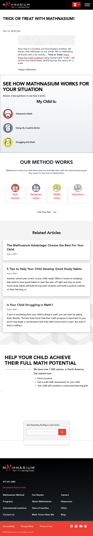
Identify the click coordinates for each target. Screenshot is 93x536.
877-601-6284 (9, 482)
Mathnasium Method (13, 495)
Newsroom (66, 502)
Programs (8, 502)
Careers (65, 495)
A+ (18, 31)
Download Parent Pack (14, 488)
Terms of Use (46, 526)
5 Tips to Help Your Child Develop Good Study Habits (44, 269)
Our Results (38, 495)
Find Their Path (44, 212)
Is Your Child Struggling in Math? (30, 305)
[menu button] (76, 4)
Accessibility (9, 526)
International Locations (15, 508)
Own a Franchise (40, 508)
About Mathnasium (42, 502)
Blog (63, 515)
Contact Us (8, 515)
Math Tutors (43, 515)
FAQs (64, 508)
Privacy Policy (27, 526)
